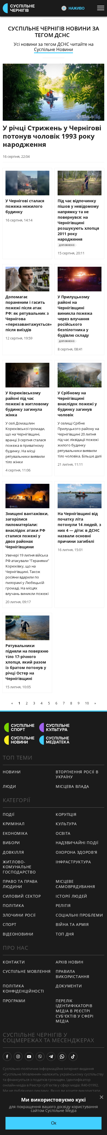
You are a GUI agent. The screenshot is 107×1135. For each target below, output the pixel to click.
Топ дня (65, 934)
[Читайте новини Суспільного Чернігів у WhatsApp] (62, 1056)
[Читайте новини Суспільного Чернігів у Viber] (40, 1056)
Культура (66, 823)
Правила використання (72, 974)
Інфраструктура (73, 861)
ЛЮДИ (9, 786)
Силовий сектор (22, 896)
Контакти (14, 962)
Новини (12, 771)
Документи (69, 985)
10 (87, 703)
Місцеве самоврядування (75, 884)
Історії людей (71, 896)
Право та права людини (20, 884)
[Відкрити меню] (102, 8)
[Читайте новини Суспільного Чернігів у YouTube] (29, 1056)
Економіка (15, 833)
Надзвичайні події (77, 842)
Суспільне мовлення (27, 971)
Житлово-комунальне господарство (19, 867)
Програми (14, 1000)
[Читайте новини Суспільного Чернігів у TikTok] (73, 1056)
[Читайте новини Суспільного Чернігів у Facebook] (7, 1056)
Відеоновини (18, 934)
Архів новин (69, 962)
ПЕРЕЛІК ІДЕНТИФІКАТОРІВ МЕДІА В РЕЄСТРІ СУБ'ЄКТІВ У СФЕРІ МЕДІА (75, 1011)
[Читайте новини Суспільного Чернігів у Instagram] (18, 1056)
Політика (13, 905)
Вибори (11, 842)
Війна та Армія (72, 924)
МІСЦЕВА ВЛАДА (72, 786)
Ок (53, 1123)
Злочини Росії (19, 915)
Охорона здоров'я (76, 852)
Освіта (63, 833)
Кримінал (14, 823)
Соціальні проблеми (79, 915)
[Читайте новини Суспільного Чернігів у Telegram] (51, 1056)
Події (9, 814)
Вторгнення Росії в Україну (77, 774)
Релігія (63, 905)
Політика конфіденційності (23, 988)
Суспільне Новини (53, 49)
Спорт (9, 924)
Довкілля (13, 852)
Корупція (66, 814)
